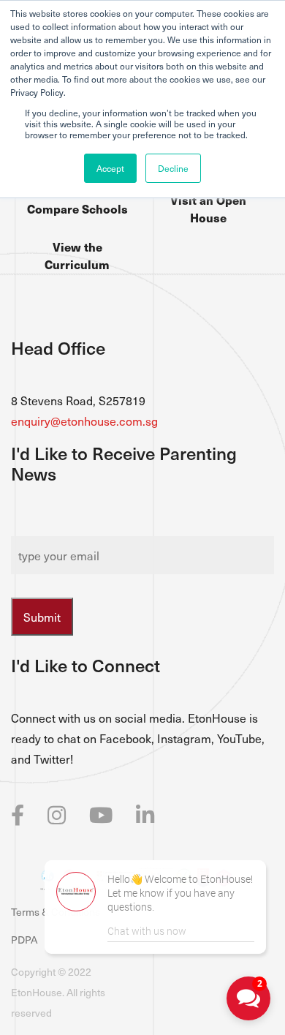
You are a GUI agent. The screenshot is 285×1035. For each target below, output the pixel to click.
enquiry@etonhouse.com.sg (84, 420)
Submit (42, 616)
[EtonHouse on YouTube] (101, 814)
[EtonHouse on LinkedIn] (145, 814)
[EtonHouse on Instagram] (57, 814)
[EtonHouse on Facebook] (17, 814)
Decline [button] (173, 168)
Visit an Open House (208, 208)
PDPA (24, 939)
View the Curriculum (77, 255)
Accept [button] (110, 168)
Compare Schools (77, 208)
